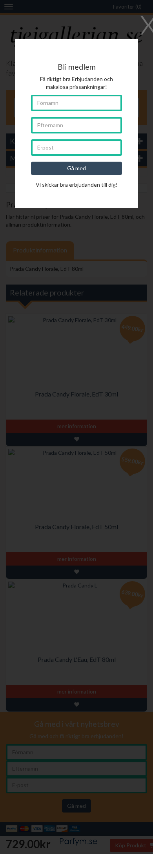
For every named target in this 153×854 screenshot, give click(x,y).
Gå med (76, 168)
